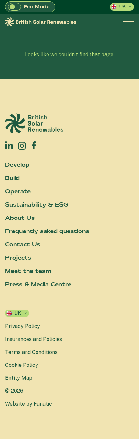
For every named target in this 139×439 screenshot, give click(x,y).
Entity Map (18, 378)
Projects (18, 257)
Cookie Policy (21, 365)
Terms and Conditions (31, 352)
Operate (18, 191)
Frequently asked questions (47, 231)
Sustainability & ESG (36, 204)
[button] (14, 7)
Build (12, 178)
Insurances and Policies (33, 339)
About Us (20, 217)
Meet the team (28, 271)
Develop (17, 164)
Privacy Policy (22, 326)
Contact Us (22, 244)
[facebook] (33, 143)
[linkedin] (9, 145)
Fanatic (43, 404)
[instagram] (22, 145)
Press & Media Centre (38, 284)
